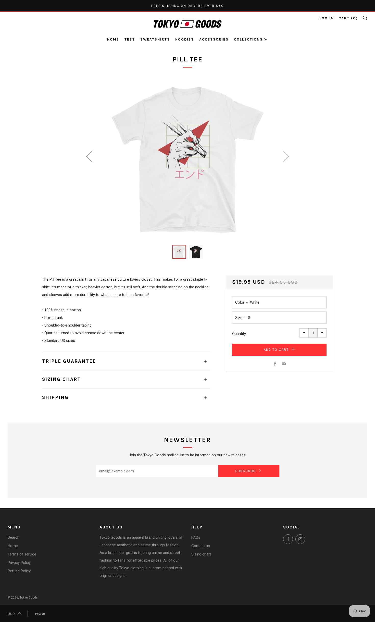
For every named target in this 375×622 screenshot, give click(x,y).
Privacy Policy (19, 562)
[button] (179, 252)
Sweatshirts (155, 39)
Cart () (348, 18)
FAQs (195, 537)
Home (113, 39)
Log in (326, 18)
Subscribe (246, 471)
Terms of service (22, 554)
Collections (248, 39)
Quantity (239, 333)
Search (13, 537)
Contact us (200, 545)
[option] (187, 158)
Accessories (214, 39)
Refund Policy (19, 571)
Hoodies (184, 39)
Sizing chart (201, 554)
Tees (129, 39)
